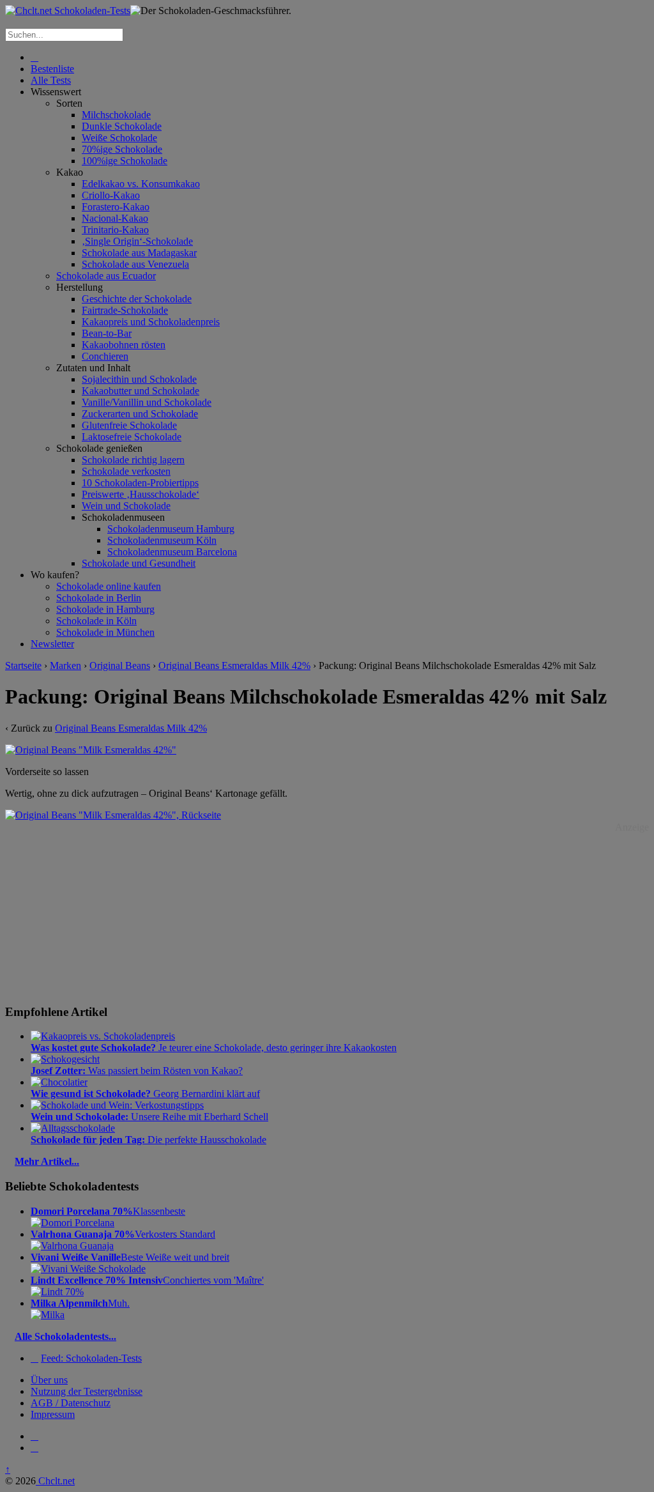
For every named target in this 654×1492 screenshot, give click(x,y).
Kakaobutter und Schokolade (140, 390)
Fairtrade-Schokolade (125, 310)
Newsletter (52, 643)
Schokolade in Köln (96, 620)
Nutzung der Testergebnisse (86, 1391)
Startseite (23, 665)
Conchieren (105, 356)
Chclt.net (55, 1480)
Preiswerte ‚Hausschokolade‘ (140, 494)
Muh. (80, 1303)
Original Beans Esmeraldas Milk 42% (234, 665)
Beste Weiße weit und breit (130, 1257)
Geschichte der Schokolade (137, 298)
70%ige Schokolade (122, 149)
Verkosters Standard (123, 1234)
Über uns (49, 1379)
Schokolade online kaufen (108, 586)
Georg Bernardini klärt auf (145, 1093)
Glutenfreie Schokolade (129, 425)
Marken (65, 665)
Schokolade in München (105, 632)
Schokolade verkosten (126, 471)
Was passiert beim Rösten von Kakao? (137, 1070)
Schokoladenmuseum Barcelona (172, 551)
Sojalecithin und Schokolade (139, 379)
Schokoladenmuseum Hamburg (170, 528)
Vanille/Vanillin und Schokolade (146, 402)
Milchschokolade (116, 114)
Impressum (53, 1414)
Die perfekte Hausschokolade (148, 1139)
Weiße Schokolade (119, 137)
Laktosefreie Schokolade (131, 436)
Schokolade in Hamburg (105, 609)
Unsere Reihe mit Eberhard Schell (149, 1116)
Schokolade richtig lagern (133, 459)
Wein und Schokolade (126, 505)
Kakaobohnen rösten (123, 344)
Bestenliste (52, 68)
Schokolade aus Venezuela (135, 264)
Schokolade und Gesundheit (138, 563)
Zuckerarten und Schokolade (140, 413)
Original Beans (119, 665)
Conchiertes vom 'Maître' (147, 1280)
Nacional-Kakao (115, 218)
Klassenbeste (108, 1211)
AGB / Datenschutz (70, 1402)
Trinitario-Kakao (115, 229)
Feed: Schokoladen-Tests (91, 1358)
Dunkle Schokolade (122, 126)
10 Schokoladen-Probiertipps (140, 482)
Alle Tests (51, 80)
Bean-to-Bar (107, 333)
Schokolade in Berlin (98, 597)
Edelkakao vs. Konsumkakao (141, 183)
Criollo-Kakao (111, 195)
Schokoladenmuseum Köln (162, 540)
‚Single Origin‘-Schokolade (137, 241)
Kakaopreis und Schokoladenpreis (151, 321)
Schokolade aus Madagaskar (139, 252)
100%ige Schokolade (124, 160)
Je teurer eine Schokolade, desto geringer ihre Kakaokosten (214, 1047)
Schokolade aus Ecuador (106, 275)
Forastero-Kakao (115, 206)
